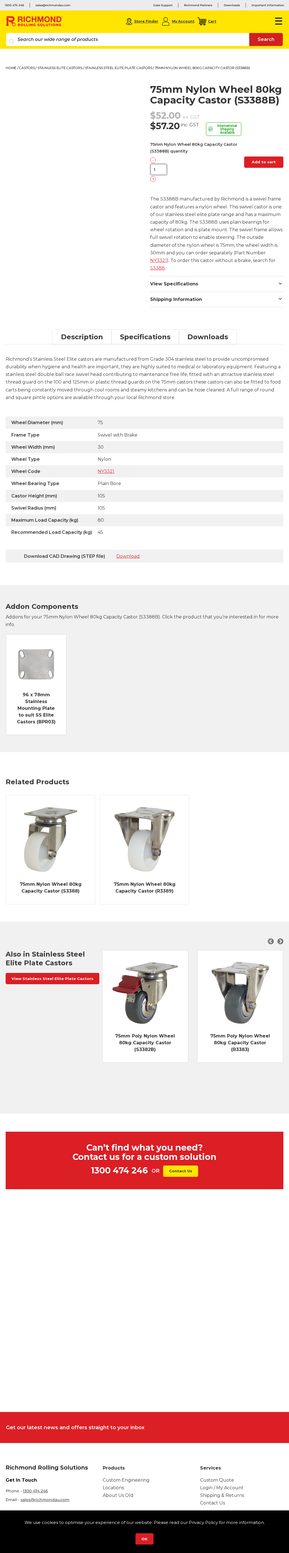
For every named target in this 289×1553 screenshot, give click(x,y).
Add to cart (264, 162)
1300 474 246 (14, 5)
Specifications (145, 337)
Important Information (267, 5)
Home (11, 68)
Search (266, 39)
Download (128, 556)
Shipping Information (176, 299)
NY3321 (158, 260)
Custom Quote (217, 1480)
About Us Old (118, 1495)
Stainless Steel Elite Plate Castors (118, 68)
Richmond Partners (198, 5)
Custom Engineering (126, 1480)
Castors (27, 68)
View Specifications (174, 284)
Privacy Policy (203, 1522)
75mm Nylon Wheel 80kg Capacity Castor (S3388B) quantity (193, 148)
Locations (113, 1487)
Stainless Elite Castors (60, 68)
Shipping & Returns (222, 1495)
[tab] (81, 337)
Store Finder (146, 21)
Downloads (232, 5)
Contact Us (180, 1171)
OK (144, 1539)
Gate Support (162, 5)
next (279, 941)
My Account (183, 21)
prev (271, 941)
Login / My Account (222, 1487)
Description (82, 337)
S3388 (157, 268)
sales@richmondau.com (53, 5)
